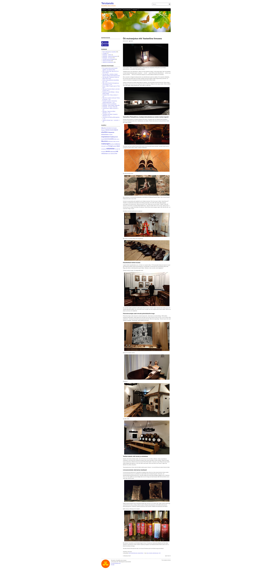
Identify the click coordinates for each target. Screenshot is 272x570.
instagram (105, 45)
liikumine (104, 141)
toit (160, 553)
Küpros (118, 139)
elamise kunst (109, 130)
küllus (115, 139)
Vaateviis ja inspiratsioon (107, 62)
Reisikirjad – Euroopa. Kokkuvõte (109, 106)
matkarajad (155, 553)
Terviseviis (107, 3)
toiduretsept (113, 151)
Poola (107, 146)
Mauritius (112, 144)
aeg (148, 553)
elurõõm (104, 132)
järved (116, 137)
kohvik (150, 553)
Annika (131, 41)
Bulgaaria (103, 130)
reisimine (110, 148)
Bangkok (115, 128)
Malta (114, 141)
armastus (109, 128)
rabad (118, 146)
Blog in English (127, 9)
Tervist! (104, 9)
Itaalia (112, 137)
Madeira (111, 141)
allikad (105, 128)
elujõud (115, 130)
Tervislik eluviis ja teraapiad (108, 59)
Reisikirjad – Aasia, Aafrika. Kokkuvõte (110, 105)
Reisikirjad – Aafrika (106, 54)
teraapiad (103, 151)
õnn (116, 153)
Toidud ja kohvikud (106, 60)
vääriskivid (113, 153)
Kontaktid (135, 9)
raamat (114, 146)
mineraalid (103, 146)
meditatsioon (117, 144)
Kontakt (112, 564)
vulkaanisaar (104, 153)
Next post (167, 555)
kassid (102, 139)
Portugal (110, 146)
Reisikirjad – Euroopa (107, 57)
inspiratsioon (105, 137)
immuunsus (104, 134)
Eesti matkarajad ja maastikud (136, 553)
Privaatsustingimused (115, 563)
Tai (119, 148)
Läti (109, 141)
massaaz (117, 141)
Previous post (127, 555)
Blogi (120, 9)
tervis (108, 151)
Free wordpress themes (166, 560)
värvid (109, 153)
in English (104, 53)
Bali (112, 128)
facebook (105, 42)
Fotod (115, 9)
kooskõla (111, 139)
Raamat (110, 9)
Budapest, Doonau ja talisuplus (109, 103)
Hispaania (111, 132)
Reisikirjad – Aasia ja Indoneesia (109, 56)
